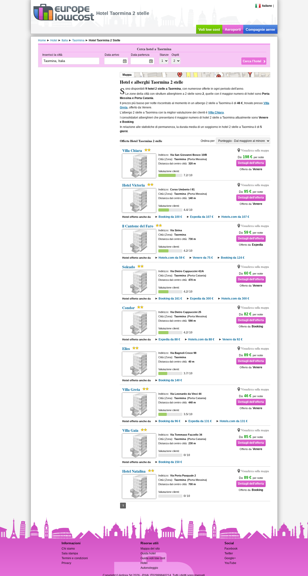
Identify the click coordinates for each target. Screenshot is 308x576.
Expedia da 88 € (169, 339)
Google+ (230, 558)
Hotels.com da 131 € (234, 421)
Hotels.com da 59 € (172, 257)
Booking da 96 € (169, 421)
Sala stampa (70, 553)
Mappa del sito (150, 548)
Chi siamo (68, 548)
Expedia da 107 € (201, 217)
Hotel (144, 563)
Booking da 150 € (170, 462)
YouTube (230, 563)
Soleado (128, 266)
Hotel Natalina (134, 471)
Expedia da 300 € (201, 298)
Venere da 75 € (203, 257)
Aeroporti (233, 29)
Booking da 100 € (170, 217)
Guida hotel (148, 553)
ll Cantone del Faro (137, 226)
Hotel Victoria (133, 185)
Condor (128, 307)
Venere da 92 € (232, 339)
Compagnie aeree (260, 29)
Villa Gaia (130, 430)
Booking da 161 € (170, 298)
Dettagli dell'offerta (251, 163)
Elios (126, 348)
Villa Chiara (216, 112)
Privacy (66, 563)
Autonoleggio (149, 568)
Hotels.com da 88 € (201, 339)
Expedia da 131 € (200, 421)
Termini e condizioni (75, 558)
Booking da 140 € (170, 380)
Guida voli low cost (153, 558)
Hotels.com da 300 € (235, 298)
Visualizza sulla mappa (255, 150)
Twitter (229, 553)
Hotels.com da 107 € (235, 217)
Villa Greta (131, 389)
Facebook (231, 548)
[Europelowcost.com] (63, 19)
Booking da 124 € (232, 257)
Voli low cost (209, 29)
